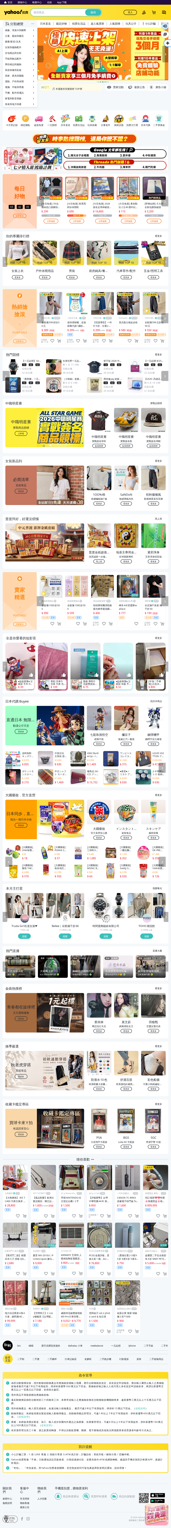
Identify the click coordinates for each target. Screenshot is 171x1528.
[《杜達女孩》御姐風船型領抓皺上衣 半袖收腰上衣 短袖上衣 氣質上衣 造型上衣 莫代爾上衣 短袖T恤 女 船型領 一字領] (37, 899)
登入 (130, 12)
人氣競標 (115, 23)
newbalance (97, 1345)
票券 (139, 1359)
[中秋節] (154, 152)
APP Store (159, 1495)
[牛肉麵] (99, 165)
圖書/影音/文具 (13, 41)
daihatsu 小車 (75, 1345)
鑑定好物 (61, 23)
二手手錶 (148, 1345)
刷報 (7, 1345)
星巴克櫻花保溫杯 (50, 1345)
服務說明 (7, 1503)
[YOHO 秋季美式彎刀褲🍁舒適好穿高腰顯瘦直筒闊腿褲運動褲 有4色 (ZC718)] (159, 899)
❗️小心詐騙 (149, 23)
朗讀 (165, 26)
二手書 (35, 1359)
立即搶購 (51, 221)
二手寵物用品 (156, 1359)
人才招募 (42, 1498)
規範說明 (140, 1408)
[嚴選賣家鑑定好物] (102, 54)
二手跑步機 (105, 1359)
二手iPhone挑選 (61, 87)
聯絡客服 (24, 1503)
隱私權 (142, 1520)
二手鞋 (20, 1359)
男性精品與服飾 (13, 64)
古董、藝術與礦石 (14, 35)
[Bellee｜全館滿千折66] (65, 918)
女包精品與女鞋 (13, 53)
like (52, 341)
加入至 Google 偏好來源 (165, 34)
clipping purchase (59, 341)
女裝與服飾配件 (13, 47)
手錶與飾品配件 (13, 58)
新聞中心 (7, 1498)
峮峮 (31, 1345)
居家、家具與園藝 (14, 75)
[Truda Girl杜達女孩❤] (24, 918)
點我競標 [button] (99, 445)
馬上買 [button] (99, 561)
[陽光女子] (72, 152)
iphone (132, 1345)
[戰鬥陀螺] (154, 165)
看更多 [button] (21, 491)
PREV (5, 262)
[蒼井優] (127, 152)
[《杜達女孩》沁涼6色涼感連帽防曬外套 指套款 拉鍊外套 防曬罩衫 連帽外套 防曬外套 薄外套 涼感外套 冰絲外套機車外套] (37, 912)
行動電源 (124, 1359)
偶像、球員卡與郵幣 (15, 30)
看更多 (158, 235)
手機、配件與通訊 (14, 92)
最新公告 (24, 1507)
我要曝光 (20, 215)
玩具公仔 (131, 23)
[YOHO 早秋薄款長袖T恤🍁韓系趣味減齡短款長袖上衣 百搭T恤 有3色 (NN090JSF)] (159, 912)
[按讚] (31, 675)
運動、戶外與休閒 (14, 81)
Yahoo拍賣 (16, 12)
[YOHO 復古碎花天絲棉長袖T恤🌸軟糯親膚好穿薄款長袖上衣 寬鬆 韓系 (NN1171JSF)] (140, 905)
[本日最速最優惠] (156, 1514)
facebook (22, 1519)
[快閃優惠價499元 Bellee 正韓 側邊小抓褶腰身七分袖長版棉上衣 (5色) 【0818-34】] (58, 905)
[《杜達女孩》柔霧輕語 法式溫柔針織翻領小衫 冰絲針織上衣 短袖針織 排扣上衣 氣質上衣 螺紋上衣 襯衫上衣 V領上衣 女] (17, 905)
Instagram (28, 1519)
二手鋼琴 (52, 1359)
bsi (10, 1519)
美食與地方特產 (13, 104)
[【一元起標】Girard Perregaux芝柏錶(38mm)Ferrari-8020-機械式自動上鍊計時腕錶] (118, 899)
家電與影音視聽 (13, 98)
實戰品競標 (156, 403)
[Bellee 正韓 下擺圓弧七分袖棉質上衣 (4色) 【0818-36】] (78, 912)
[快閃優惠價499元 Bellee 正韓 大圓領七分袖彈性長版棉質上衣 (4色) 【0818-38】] (78, 899)
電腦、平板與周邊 (14, 87)
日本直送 (45, 23)
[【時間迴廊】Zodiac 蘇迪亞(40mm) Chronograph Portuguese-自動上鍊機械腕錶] (118, 912)
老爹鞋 (88, 1359)
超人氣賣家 (97, 23)
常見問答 (24, 1498)
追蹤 (24, 936)
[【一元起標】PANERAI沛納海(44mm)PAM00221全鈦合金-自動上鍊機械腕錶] (99, 905)
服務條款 (133, 1520)
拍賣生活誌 (79, 23)
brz (19, 1345)
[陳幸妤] (127, 165)
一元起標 (116, 1345)
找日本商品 (156, 701)
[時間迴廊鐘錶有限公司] (106, 918)
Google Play (159, 1501)
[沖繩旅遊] (72, 165)
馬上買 (158, 518)
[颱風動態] (99, 152)
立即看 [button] (21, 433)
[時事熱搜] (85, 139)
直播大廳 (157, 950)
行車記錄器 (70, 1359)
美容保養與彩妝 (13, 70)
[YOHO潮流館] (147, 918)
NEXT (166, 262)
